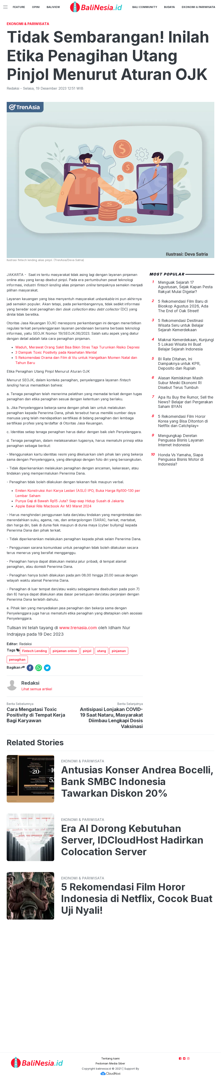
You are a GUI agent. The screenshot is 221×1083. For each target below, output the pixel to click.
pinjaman (119, 651)
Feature (19, 7)
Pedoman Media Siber (110, 1063)
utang (101, 651)
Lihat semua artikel (36, 689)
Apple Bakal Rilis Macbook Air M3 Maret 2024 (53, 506)
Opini (36, 7)
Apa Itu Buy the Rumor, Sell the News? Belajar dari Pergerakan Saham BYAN (185, 402)
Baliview (53, 7)
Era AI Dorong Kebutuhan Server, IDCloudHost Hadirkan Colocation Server (132, 840)
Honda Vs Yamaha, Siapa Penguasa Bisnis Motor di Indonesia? (181, 459)
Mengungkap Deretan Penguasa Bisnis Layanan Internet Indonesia (181, 440)
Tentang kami (110, 1058)
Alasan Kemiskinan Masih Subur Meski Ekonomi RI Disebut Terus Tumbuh (180, 383)
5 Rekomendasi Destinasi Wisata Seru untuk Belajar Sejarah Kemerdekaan (181, 325)
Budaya (169, 7)
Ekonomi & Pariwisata (198, 7)
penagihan (17, 659)
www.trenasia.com (78, 627)
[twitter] (47, 667)
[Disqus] (110, 990)
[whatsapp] (38, 667)
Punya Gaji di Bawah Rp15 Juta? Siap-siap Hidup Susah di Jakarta (69, 501)
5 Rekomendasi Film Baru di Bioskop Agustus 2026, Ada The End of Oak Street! (183, 306)
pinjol (87, 651)
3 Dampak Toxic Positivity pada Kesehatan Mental (56, 352)
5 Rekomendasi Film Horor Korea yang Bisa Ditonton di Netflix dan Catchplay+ (183, 421)
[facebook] (30, 667)
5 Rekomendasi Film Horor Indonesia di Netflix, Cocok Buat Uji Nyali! (136, 898)
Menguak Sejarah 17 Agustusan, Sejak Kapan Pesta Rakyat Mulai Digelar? (185, 287)
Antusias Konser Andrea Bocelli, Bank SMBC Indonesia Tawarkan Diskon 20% (137, 781)
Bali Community (144, 7)
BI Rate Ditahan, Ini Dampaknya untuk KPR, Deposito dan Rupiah (179, 363)
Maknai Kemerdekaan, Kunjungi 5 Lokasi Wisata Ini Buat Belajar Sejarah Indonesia (186, 344)
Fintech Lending (34, 651)
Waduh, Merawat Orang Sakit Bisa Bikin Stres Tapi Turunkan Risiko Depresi (77, 347)
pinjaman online (65, 651)
